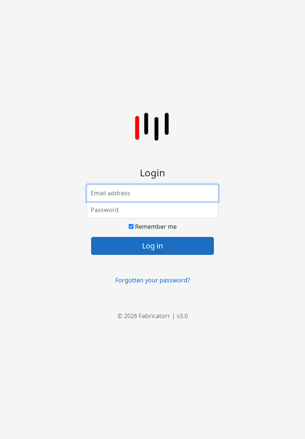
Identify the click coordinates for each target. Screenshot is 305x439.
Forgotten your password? (152, 280)
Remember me (155, 226)
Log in (152, 246)
